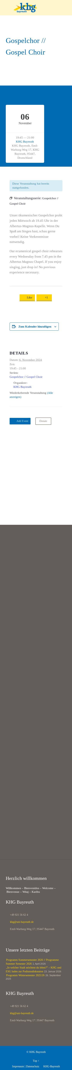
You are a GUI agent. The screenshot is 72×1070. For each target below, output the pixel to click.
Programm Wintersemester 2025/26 (25, 975)
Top (35, 1060)
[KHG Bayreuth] (38, 7)
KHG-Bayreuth (50, 1066)
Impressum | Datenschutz (25, 1066)
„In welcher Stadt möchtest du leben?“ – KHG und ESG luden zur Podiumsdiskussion (33, 969)
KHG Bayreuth (25, 141)
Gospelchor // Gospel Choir (26, 376)
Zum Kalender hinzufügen (34, 326)
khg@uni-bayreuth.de (20, 922)
